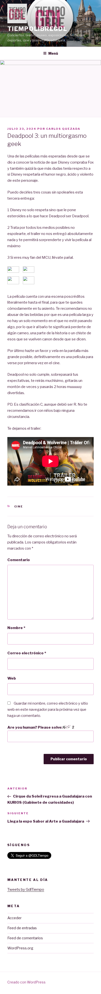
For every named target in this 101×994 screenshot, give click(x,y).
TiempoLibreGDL (37, 28)
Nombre (16, 628)
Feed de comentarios (25, 938)
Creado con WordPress (26, 982)
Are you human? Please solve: (35, 727)
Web (11, 678)
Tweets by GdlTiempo (25, 889)
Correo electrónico (26, 653)
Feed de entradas (22, 928)
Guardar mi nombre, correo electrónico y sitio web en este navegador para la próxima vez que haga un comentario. (47, 709)
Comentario (18, 560)
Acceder (14, 918)
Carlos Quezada (63, 128)
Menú (53, 53)
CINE (18, 506)
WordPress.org (20, 948)
